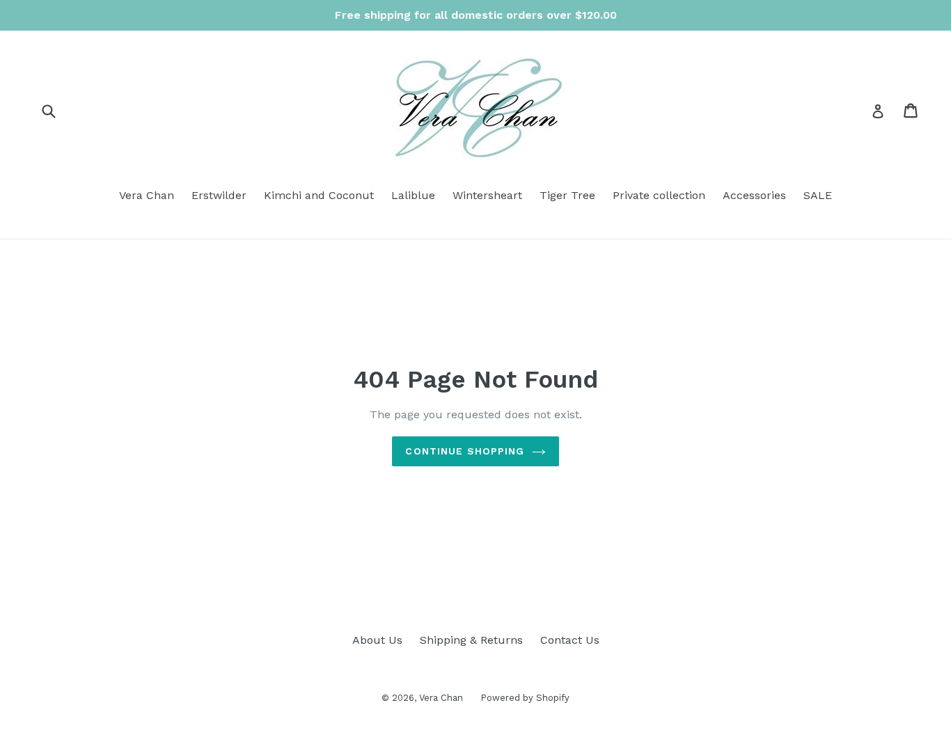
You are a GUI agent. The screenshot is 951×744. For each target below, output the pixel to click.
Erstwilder (218, 195)
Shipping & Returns (471, 640)
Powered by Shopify (524, 697)
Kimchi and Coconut (319, 195)
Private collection (659, 195)
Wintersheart (487, 195)
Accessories (754, 195)
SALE (817, 195)
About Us (377, 640)
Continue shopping (464, 451)
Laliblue (413, 195)
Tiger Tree (567, 195)
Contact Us (569, 640)
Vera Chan (146, 195)
